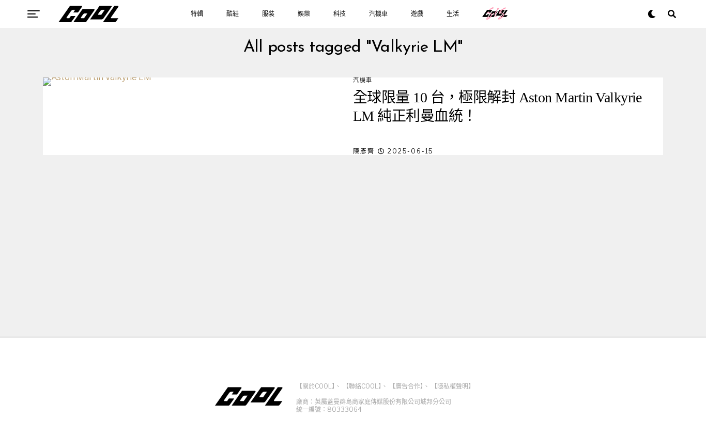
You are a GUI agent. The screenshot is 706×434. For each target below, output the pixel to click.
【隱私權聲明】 (452, 386)
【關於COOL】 (315, 386)
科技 (339, 14)
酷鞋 (232, 14)
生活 (453, 14)
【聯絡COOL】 (362, 386)
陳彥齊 (363, 151)
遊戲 (417, 14)
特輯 (197, 14)
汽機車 (378, 14)
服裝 (268, 14)
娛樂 (304, 14)
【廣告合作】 (406, 386)
